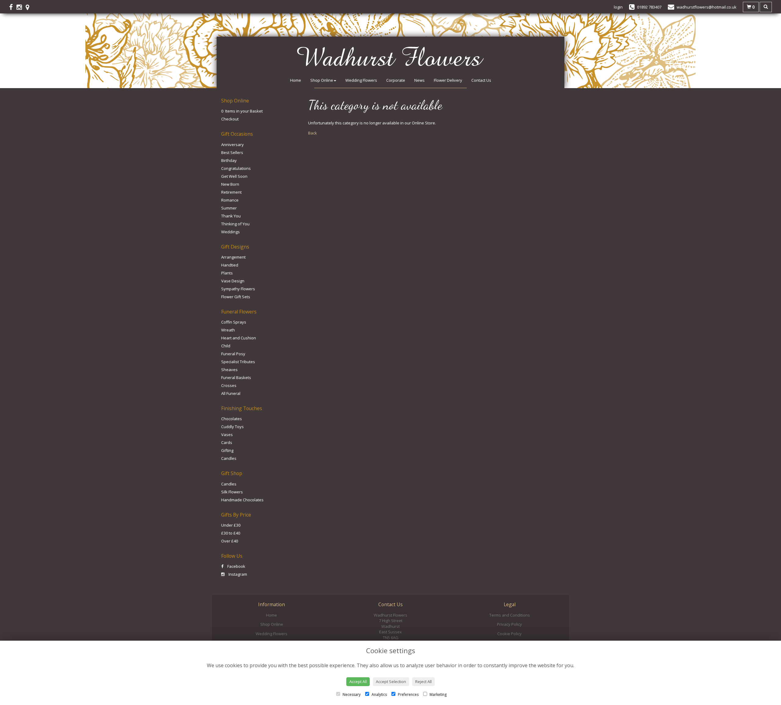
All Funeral (230, 393)
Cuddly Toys (232, 426)
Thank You (231, 216)
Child (225, 346)
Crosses (228, 385)
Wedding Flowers (361, 80)
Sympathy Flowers (238, 289)
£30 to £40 (230, 533)
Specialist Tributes (238, 361)
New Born (230, 184)
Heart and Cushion (238, 338)
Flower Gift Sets (235, 296)
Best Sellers (232, 152)
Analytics (379, 694)
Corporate (395, 80)
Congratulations (236, 168)
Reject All (423, 681)
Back (312, 133)
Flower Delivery (448, 80)
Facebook (235, 566)
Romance (230, 200)
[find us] (29, 7)
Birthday (229, 160)
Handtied (229, 265)
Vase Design (232, 281)
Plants (227, 273)
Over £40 (229, 541)
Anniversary (232, 144)
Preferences (408, 694)
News (419, 80)
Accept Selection (391, 681)
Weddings (230, 231)
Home (295, 80)
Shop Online (321, 80)
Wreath (228, 330)
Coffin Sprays (233, 322)
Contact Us (481, 80)
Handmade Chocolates (242, 500)
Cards (226, 442)
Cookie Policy (509, 633)
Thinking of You (235, 224)
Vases (227, 434)
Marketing (438, 694)
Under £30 (230, 525)
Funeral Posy (233, 353)
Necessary (351, 694)
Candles (228, 458)
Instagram (237, 574)
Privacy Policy (509, 624)
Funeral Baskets (236, 377)
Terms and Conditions (509, 615)
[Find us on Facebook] (12, 7)
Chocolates (231, 418)
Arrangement (233, 257)
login (618, 7)
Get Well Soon (234, 176)
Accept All (358, 681)
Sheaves (229, 369)
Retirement (231, 192)
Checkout (230, 119)
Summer (229, 208)
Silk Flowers (232, 492)
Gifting (227, 450)
